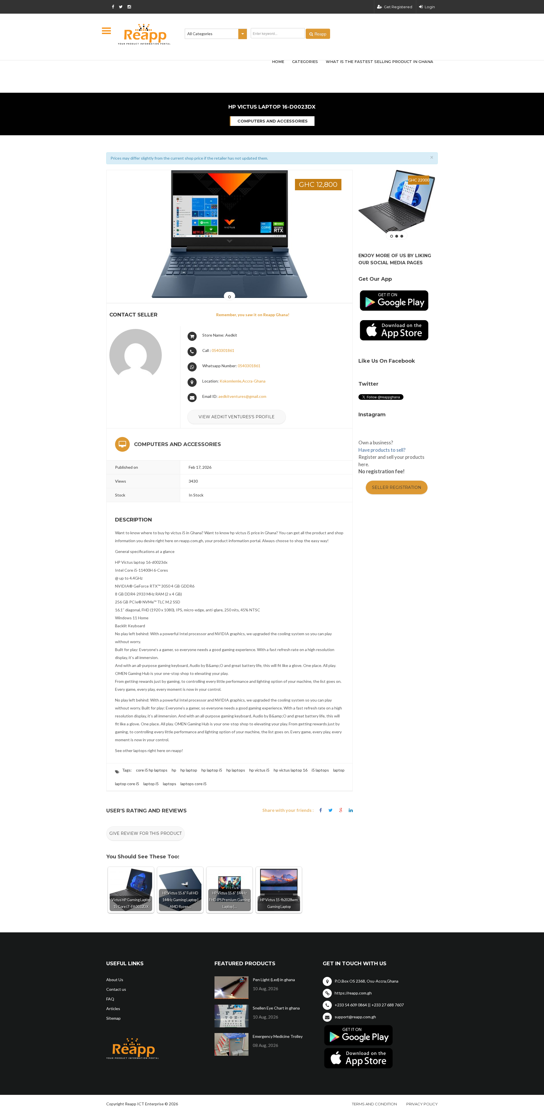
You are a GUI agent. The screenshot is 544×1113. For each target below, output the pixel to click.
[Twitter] (330, 810)
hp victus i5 (259, 770)
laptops (169, 783)
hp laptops (235, 770)
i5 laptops (320, 770)
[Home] (144, 34)
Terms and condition (374, 1104)
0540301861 (223, 350)
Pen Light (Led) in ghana (274, 979)
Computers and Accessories (272, 121)
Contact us (116, 989)
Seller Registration (396, 487)
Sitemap (113, 1018)
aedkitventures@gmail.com (242, 396)
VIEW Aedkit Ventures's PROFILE (237, 416)
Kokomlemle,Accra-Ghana (242, 381)
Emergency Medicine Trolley (278, 1036)
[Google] (340, 810)
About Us (114, 979)
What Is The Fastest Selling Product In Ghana (379, 61)
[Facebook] (320, 810)
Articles (113, 1008)
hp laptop (188, 770)
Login (430, 7)
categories (305, 61)
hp (174, 770)
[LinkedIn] (351, 810)
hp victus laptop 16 (290, 770)
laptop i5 (151, 783)
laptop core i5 (127, 783)
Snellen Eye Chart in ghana (276, 1008)
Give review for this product (145, 833)
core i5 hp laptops (151, 770)
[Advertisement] (190, 67)
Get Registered (398, 7)
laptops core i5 (193, 783)
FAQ (110, 998)
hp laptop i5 (211, 770)
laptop (339, 770)
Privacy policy (422, 1104)
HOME (278, 61)
